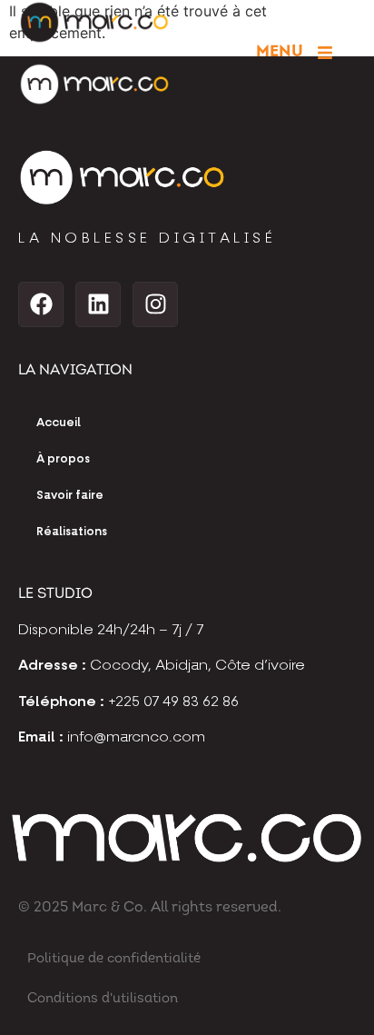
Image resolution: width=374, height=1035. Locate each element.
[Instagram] (155, 304)
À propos (63, 459)
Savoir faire (69, 496)
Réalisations (71, 532)
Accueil (58, 423)
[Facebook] (41, 304)
